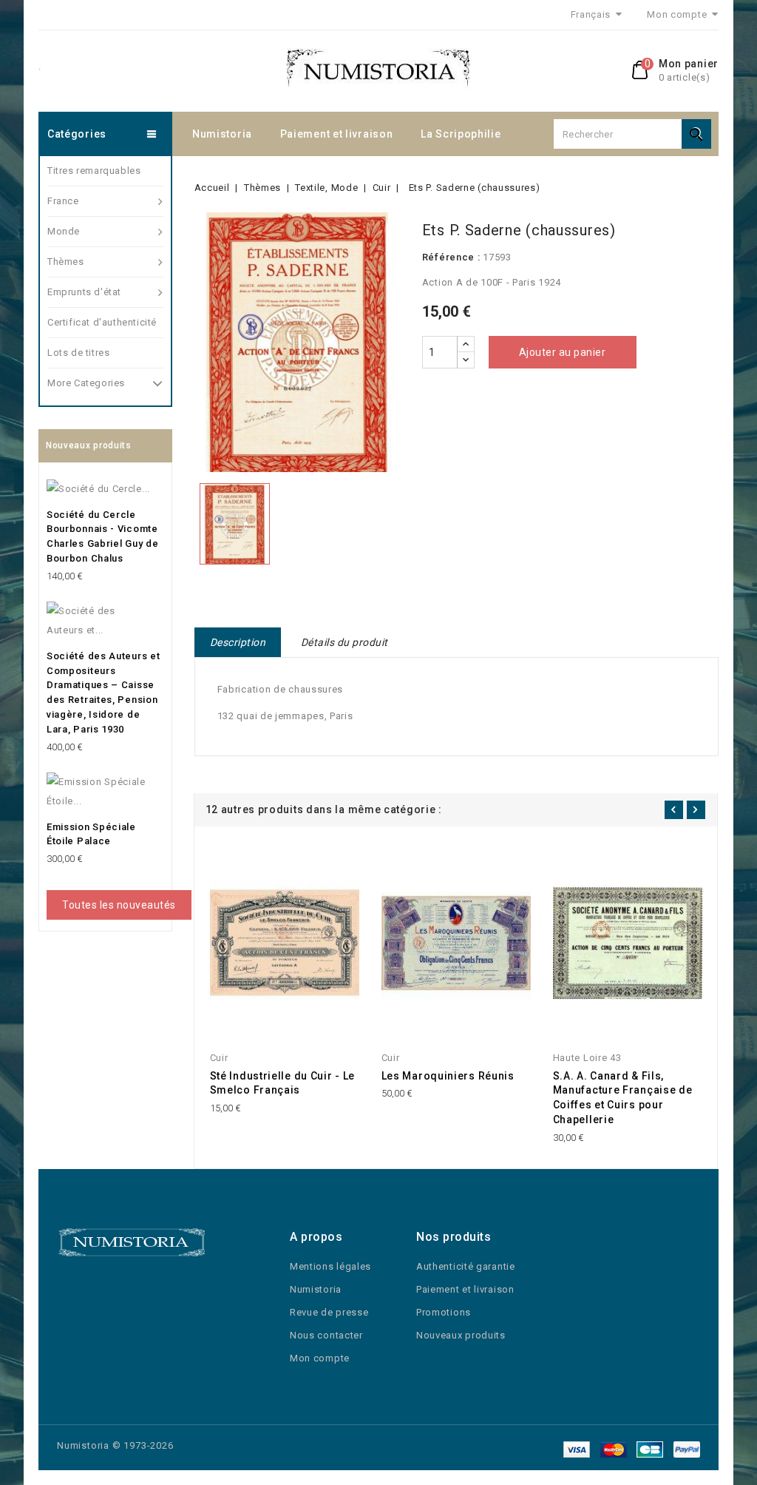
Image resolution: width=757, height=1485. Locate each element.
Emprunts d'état (84, 291)
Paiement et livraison (336, 134)
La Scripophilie (461, 134)
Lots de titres (78, 352)
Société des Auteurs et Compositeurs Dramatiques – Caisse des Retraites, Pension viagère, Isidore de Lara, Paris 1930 (103, 692)
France (63, 200)
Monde (63, 231)
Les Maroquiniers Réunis (448, 1076)
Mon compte (320, 1358)
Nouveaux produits (461, 1335)
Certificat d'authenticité (102, 322)
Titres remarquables (93, 170)
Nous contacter (326, 1335)
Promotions (443, 1312)
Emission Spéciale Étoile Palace (91, 834)
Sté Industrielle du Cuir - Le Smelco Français (282, 1083)
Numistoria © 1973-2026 (115, 1445)
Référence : (451, 257)
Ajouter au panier (562, 352)
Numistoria (222, 134)
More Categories (86, 382)
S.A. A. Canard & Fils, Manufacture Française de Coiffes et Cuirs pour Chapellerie (623, 1097)
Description (238, 642)
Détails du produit (344, 642)
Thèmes (65, 261)
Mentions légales (330, 1266)
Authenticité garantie (465, 1266)
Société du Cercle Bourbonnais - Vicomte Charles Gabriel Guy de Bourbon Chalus (102, 536)
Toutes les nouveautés (119, 905)
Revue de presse (329, 1312)
